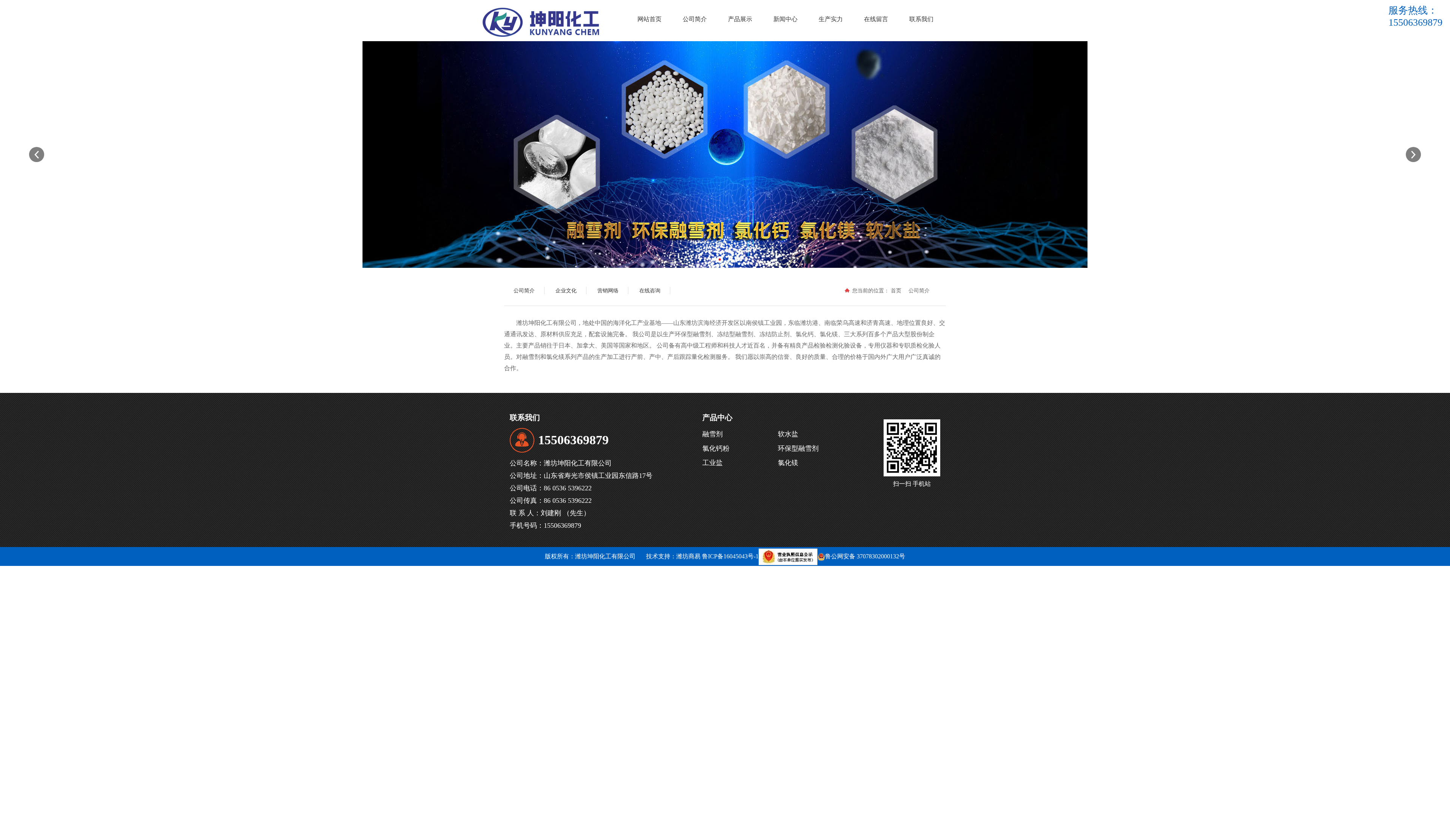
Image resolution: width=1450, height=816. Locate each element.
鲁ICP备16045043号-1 (730, 556)
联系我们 (921, 19)
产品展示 (740, 19)
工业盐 (712, 463)
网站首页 (649, 19)
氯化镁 (788, 463)
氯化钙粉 (716, 448)
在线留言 (876, 19)
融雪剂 (712, 434)
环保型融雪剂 (798, 448)
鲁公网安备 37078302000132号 (865, 556)
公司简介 (695, 19)
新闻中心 (785, 19)
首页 (896, 290)
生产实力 (831, 19)
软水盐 (788, 434)
